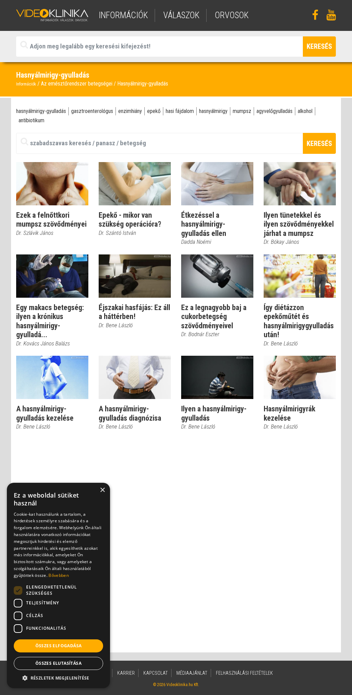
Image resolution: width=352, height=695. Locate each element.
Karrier (126, 673)
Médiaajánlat (191, 673)
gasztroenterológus (92, 111)
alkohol (305, 111)
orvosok (232, 15)
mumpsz (242, 111)
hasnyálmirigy (213, 111)
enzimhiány (130, 111)
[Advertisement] (176, 495)
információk (123, 15)
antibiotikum (31, 120)
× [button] (102, 490)
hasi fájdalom (180, 111)
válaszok (181, 15)
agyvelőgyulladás (274, 111)
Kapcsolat (155, 673)
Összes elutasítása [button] (58, 663)
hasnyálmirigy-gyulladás (41, 111)
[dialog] (58, 585)
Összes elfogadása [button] (58, 646)
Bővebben (58, 575)
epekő (154, 111)
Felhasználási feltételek (244, 673)
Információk (26, 84)
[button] (58, 677)
